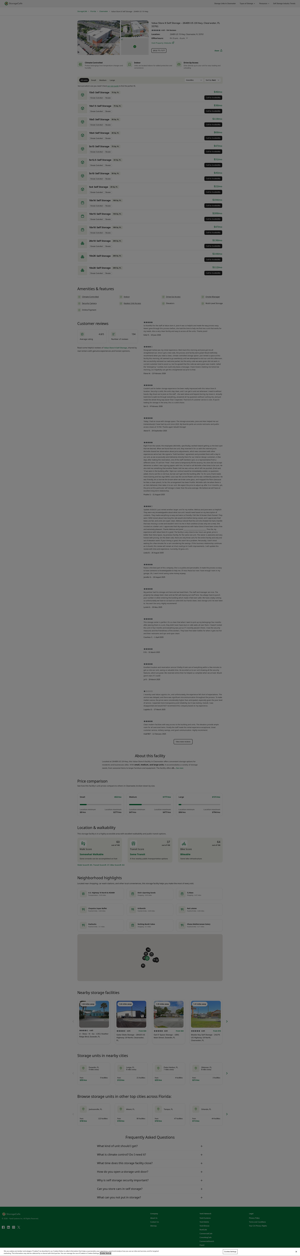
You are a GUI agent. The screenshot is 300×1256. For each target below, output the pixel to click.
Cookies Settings (230, 1251)
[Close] (296, 1251)
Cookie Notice (105, 1253)
